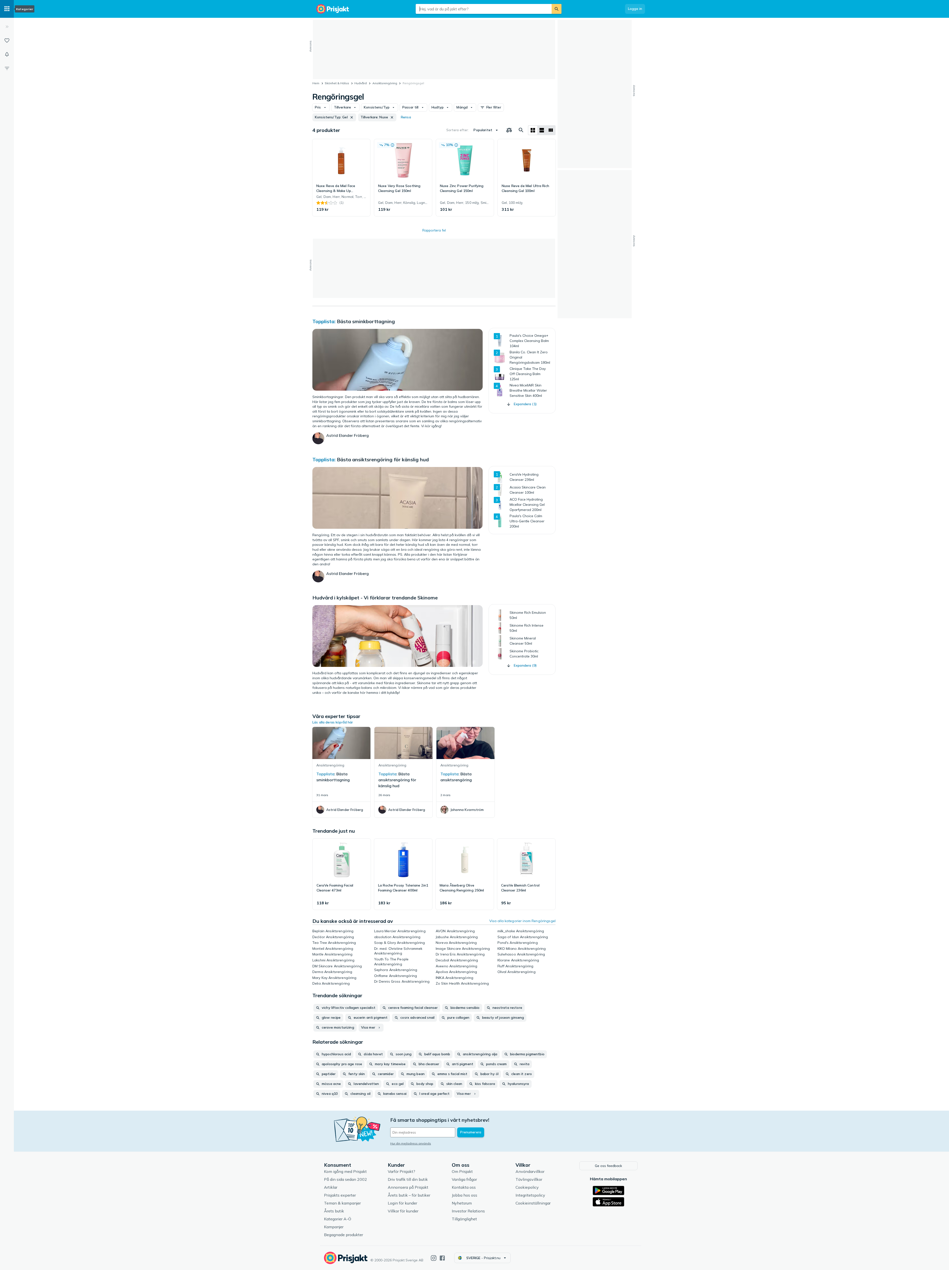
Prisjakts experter (340, 1195)
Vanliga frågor (464, 1179)
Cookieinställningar (533, 1203)
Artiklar (330, 1187)
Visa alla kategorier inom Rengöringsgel (522, 921)
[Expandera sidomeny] (7, 27)
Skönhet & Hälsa (337, 83)
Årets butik (334, 1210)
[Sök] (556, 9)
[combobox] (484, 9)
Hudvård (360, 83)
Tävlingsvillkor (529, 1179)
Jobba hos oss (464, 1195)
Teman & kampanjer (342, 1203)
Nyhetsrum (462, 1203)
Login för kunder (402, 1203)
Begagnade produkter (343, 1234)
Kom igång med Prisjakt (345, 1171)
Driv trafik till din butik (408, 1179)
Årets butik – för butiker (409, 1195)
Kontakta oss (464, 1187)
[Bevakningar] (7, 54)
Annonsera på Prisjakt (408, 1187)
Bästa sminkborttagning (366, 321)
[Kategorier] (7, 9)
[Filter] (7, 68)
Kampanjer (334, 1226)
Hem (315, 83)
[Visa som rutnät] (532, 130)
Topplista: (324, 321)
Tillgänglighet (464, 1218)
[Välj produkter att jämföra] (509, 130)
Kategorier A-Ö (337, 1218)
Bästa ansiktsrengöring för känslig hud (383, 459)
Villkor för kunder (403, 1210)
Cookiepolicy (527, 1187)
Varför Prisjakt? (401, 1171)
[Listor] (7, 40)
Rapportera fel (434, 230)
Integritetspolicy (530, 1195)
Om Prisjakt (462, 1171)
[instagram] (433, 1258)
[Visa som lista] (541, 130)
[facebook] (442, 1258)
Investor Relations (468, 1210)
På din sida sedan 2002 (345, 1179)
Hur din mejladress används (410, 1143)
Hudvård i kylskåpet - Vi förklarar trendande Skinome (375, 597)
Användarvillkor (530, 1171)
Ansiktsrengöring (384, 83)
